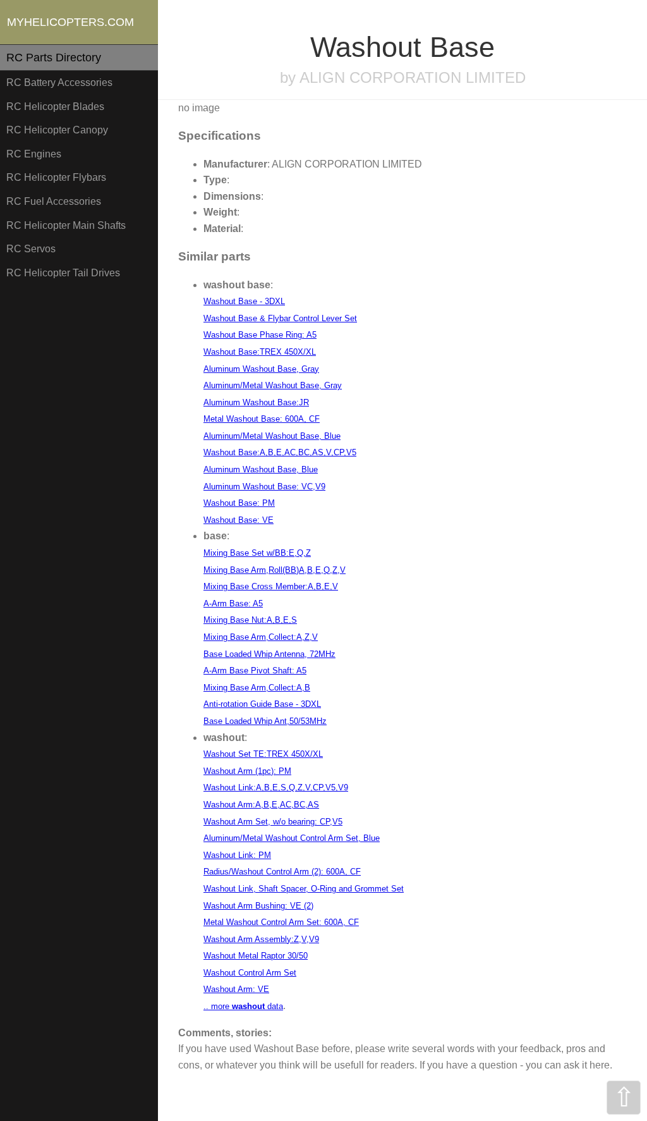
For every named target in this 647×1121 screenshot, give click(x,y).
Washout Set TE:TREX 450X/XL (263, 754)
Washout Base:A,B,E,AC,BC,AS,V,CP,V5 (279, 452)
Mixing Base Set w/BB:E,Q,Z (257, 553)
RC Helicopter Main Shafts (66, 225)
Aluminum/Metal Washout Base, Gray (272, 385)
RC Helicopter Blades (55, 106)
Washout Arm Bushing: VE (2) (258, 905)
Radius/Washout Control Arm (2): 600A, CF (282, 871)
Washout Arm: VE (236, 989)
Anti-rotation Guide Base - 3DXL (262, 704)
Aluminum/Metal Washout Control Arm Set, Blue (291, 838)
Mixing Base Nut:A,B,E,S (250, 620)
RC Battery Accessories (59, 82)
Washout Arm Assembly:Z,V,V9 (261, 939)
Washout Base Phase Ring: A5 (260, 335)
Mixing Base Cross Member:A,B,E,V (270, 586)
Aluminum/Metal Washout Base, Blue (272, 436)
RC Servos (31, 248)
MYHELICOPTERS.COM (70, 22)
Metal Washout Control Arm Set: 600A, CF (281, 922)
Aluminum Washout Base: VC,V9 (264, 486)
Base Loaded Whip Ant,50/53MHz (265, 721)
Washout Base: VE (238, 520)
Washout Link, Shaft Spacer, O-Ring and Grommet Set (303, 888)
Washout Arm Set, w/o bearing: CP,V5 (272, 821)
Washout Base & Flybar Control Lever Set (280, 318)
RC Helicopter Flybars (56, 177)
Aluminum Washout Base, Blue (260, 469)
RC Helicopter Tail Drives (63, 272)
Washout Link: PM (237, 855)
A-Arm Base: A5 (233, 603)
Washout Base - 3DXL (244, 301)
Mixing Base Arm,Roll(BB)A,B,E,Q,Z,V (274, 570)
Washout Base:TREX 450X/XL (259, 352)
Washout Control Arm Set (249, 972)
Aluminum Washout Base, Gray (261, 369)
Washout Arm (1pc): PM (247, 771)
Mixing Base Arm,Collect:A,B (256, 687)
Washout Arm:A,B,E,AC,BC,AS (261, 804)
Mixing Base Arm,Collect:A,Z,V (260, 637)
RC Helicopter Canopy (57, 130)
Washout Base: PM (239, 503)
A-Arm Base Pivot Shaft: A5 (254, 670)
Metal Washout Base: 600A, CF (261, 419)
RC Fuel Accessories (53, 201)
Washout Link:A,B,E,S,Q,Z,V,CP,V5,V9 (275, 787)
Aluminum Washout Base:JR (256, 402)
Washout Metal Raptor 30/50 (255, 955)
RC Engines (33, 154)
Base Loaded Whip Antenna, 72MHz (269, 654)
